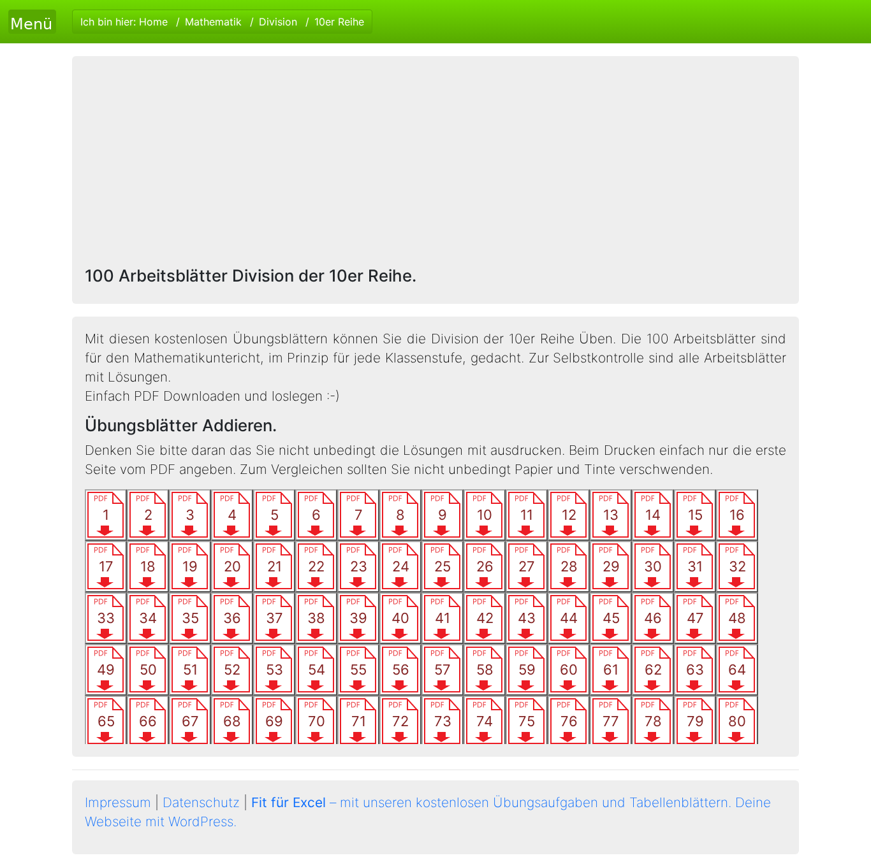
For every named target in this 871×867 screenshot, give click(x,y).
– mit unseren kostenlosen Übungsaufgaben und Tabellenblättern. (491, 802)
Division (278, 21)
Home (153, 21)
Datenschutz (201, 802)
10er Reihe (339, 21)
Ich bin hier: (222, 21)
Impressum (118, 802)
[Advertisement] (435, 164)
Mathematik (213, 21)
